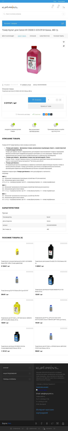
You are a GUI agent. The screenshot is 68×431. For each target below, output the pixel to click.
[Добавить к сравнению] (63, 45)
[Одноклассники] (46, 114)
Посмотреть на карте (42, 387)
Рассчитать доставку (24, 114)
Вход (55, 1)
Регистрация (61, 1)
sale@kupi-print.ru (47, 394)
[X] (51, 114)
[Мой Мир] (49, 114)
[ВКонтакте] (44, 114)
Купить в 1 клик (46, 106)
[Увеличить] (34, 59)
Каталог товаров (10, 23)
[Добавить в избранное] (63, 42)
